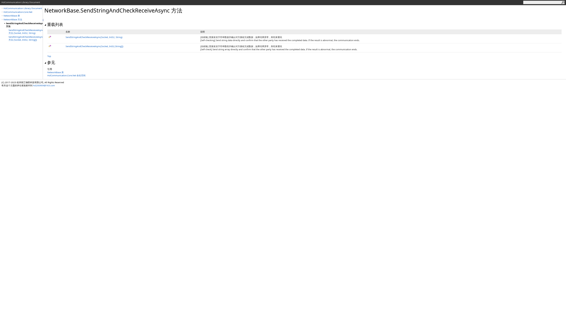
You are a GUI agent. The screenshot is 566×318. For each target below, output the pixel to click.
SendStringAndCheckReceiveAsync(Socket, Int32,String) (94, 46)
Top (49, 56)
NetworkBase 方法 (13, 19)
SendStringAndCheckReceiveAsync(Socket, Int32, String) (94, 37)
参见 (51, 62)
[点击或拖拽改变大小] (43, 20)
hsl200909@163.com (44, 85)
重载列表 (55, 24)
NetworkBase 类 (12, 15)
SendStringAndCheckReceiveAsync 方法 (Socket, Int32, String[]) (26, 38)
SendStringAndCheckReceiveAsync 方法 (24, 25)
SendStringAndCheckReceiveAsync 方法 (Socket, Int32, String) (26, 31)
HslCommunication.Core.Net (18, 11)
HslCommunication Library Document (23, 8)
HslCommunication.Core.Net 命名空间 (66, 75)
